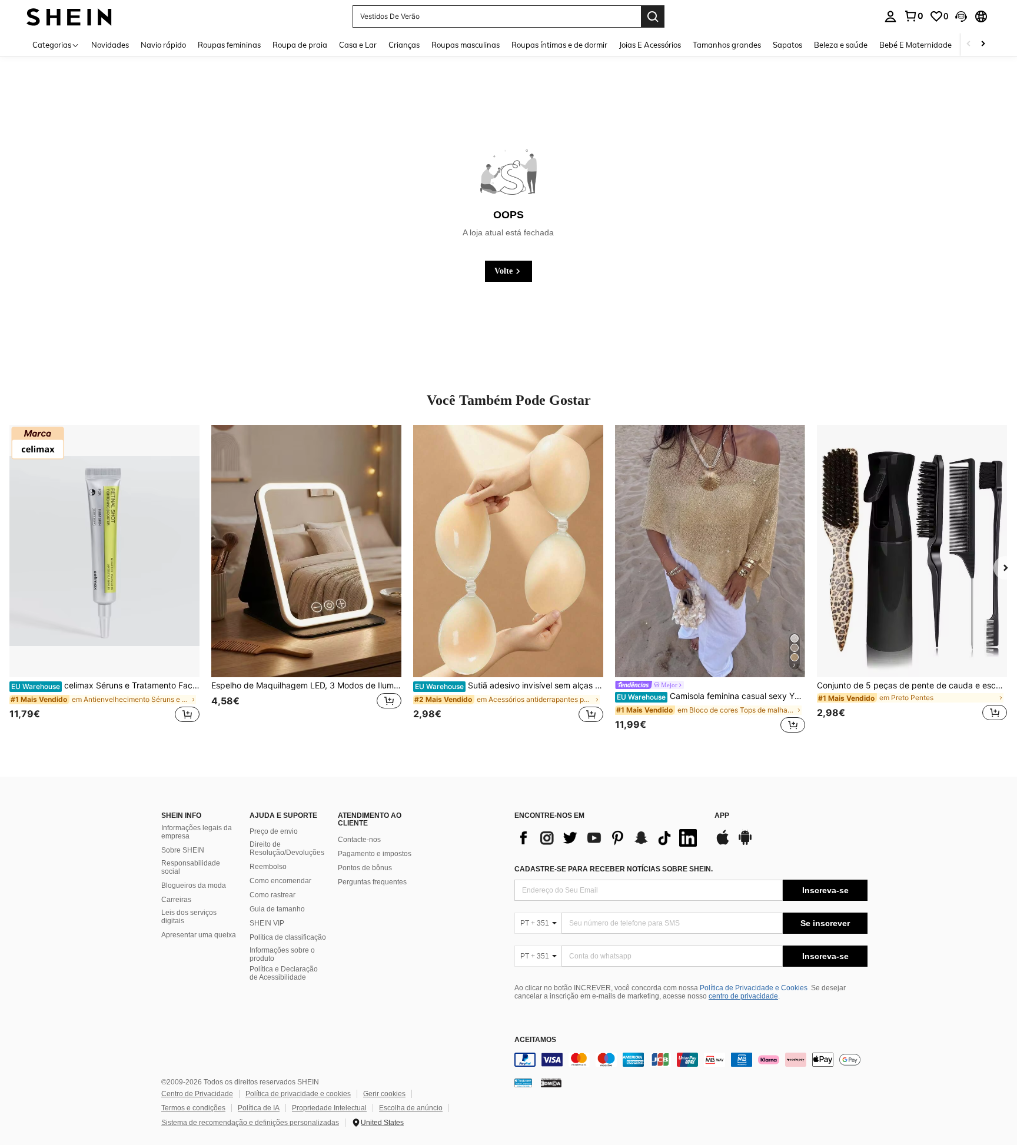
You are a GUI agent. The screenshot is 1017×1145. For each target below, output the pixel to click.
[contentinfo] (691, 1060)
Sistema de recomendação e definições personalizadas (250, 1123)
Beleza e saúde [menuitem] (841, 44)
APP (721, 816)
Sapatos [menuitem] (787, 44)
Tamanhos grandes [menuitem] (727, 44)
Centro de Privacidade (197, 1094)
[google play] (745, 843)
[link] (913, 16)
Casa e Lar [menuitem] (358, 44)
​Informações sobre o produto (282, 954)
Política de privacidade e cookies (298, 1094)
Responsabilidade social (190, 867)
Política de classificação (288, 937)
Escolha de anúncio (411, 1108)
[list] (608, 838)
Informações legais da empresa (196, 832)
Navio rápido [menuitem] (163, 44)
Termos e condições (193, 1108)
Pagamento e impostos (374, 854)
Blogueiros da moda (193, 885)
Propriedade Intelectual (329, 1108)
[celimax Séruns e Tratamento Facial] (104, 551)
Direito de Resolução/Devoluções (287, 848)
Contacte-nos (359, 840)
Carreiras (176, 900)
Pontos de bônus (365, 868)
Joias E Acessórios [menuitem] (650, 44)
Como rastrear (272, 895)
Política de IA (259, 1108)
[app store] (722, 843)
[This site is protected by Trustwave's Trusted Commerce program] (523, 1083)
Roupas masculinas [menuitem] (465, 44)
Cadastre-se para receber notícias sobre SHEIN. (613, 869)
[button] (961, 16)
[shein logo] (69, 16)
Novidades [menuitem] (110, 44)
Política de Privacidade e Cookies (753, 988)
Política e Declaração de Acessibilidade (284, 973)
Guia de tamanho (277, 909)
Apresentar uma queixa (198, 935)
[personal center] (890, 16)
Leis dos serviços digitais (189, 916)
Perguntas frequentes (372, 882)
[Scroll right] (983, 44)
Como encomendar (280, 881)
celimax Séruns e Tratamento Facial (105, 685)
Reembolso (268, 867)
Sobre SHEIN (182, 850)
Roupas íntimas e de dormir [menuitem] (559, 44)
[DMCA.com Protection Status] (551, 1083)
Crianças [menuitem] (404, 44)
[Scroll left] (969, 44)
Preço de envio (274, 831)
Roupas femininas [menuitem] (229, 44)
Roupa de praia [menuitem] (299, 44)
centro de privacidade (743, 996)
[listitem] (104, 580)
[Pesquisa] (652, 16)
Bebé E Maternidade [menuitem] (915, 44)
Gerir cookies (384, 1094)
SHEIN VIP (267, 923)
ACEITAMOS (535, 1040)
